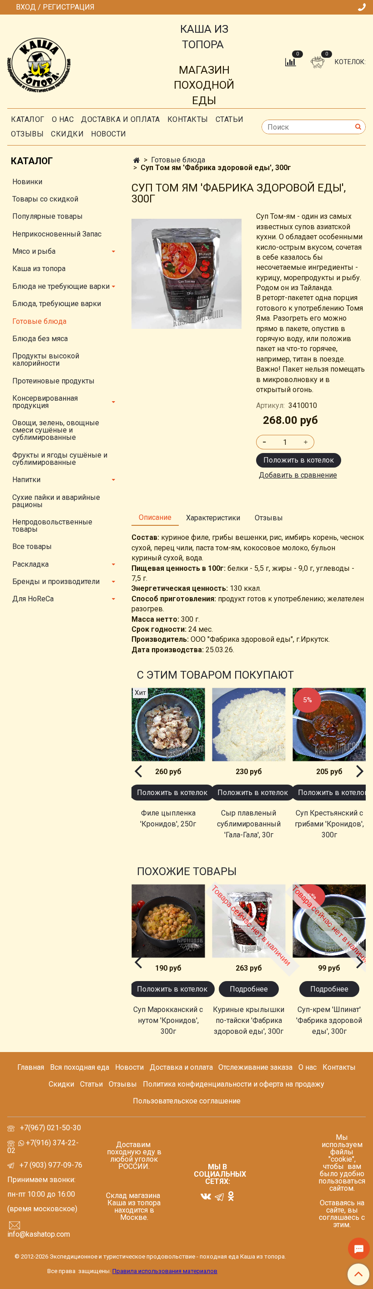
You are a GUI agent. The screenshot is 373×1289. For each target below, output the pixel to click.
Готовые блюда (178, 160)
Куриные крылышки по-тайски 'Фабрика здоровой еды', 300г (248, 1020)
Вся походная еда (79, 1067)
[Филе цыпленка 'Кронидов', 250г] (168, 724)
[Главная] (136, 160)
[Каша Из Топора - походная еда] (39, 63)
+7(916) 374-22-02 (43, 1146)
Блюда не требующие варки (61, 286)
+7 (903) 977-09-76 (50, 1165)
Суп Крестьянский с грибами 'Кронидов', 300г (329, 824)
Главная (30, 1067)
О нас (63, 119)
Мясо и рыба (33, 251)
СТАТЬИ (230, 119)
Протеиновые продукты (53, 381)
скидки (67, 134)
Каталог (28, 119)
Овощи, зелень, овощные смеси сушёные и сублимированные (55, 430)
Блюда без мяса (40, 338)
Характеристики (213, 518)
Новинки (27, 181)
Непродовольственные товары (52, 526)
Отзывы (27, 134)
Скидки (61, 1084)
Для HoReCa (33, 598)
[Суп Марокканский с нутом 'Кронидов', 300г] (168, 920)
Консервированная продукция (45, 402)
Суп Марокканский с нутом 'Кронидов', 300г (168, 1020)
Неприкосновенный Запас (56, 234)
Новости (108, 134)
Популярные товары (47, 216)
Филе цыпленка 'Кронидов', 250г (168, 818)
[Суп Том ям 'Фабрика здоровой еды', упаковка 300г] (186, 273)
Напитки (26, 479)
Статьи (91, 1084)
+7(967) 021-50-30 (51, 1127)
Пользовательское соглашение (187, 1101)
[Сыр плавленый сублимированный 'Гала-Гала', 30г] (248, 724)
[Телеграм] (219, 1196)
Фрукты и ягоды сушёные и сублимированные (59, 459)
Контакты (187, 119)
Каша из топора (39, 268)
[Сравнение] (291, 61)
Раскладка (30, 564)
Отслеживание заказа (255, 1067)
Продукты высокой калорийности (45, 360)
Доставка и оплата (120, 119)
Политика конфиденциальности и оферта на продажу (233, 1084)
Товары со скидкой (45, 199)
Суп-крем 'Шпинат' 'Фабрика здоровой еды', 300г (329, 1020)
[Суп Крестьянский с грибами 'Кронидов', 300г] (329, 724)
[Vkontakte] (206, 1196)
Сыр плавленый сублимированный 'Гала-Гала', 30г (249, 824)
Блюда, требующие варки (56, 303)
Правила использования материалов (164, 1271)
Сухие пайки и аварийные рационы (56, 501)
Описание (155, 517)
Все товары (32, 546)
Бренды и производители (56, 581)
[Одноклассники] (230, 1196)
